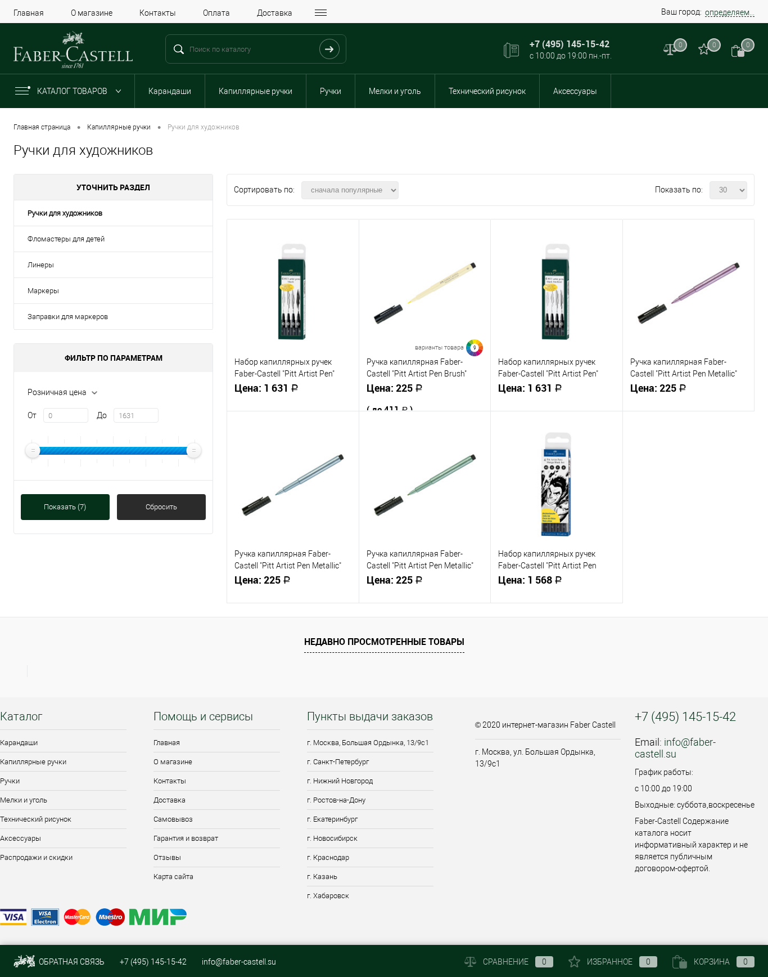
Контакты (157, 12)
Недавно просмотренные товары (384, 641)
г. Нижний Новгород (340, 781)
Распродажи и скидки (36, 857)
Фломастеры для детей (66, 239)
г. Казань (322, 876)
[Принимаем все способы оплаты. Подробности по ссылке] (230, 919)
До (102, 415)
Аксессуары (575, 91)
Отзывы (167, 857)
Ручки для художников (65, 213)
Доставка (274, 12)
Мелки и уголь (395, 91)
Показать (65, 507)
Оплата (216, 12)
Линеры (41, 265)
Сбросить (161, 507)
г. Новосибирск (332, 838)
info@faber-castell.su (675, 748)
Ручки (330, 91)
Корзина (721, 961)
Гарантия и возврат (185, 838)
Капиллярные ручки (255, 91)
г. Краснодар (328, 857)
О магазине (91, 12)
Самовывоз (173, 819)
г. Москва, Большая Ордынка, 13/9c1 (368, 742)
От (32, 415)
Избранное (618, 961)
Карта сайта (173, 876)
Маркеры (43, 290)
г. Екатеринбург (332, 819)
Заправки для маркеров (68, 316)
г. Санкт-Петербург (338, 762)
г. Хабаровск (328, 895)
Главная (28, 12)
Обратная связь (71, 961)
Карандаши (169, 91)
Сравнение (514, 961)
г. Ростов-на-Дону (336, 800)
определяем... (730, 12)
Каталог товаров (73, 91)
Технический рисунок (487, 91)
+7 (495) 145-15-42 (153, 961)
